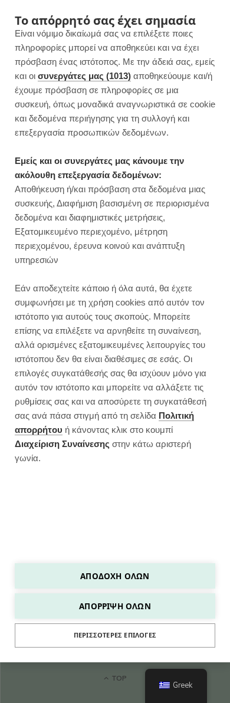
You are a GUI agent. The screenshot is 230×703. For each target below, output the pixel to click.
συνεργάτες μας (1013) (84, 76)
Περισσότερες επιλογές (115, 635)
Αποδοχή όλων (114, 576)
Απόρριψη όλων (115, 606)
